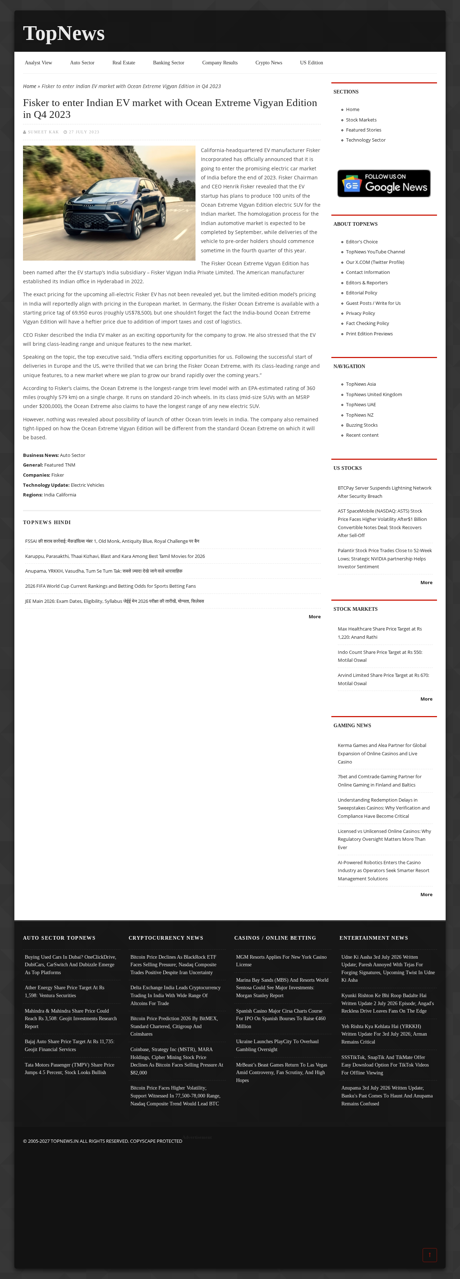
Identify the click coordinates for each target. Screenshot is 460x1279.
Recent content (362, 435)
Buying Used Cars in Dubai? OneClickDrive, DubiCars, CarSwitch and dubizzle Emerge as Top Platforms (70, 964)
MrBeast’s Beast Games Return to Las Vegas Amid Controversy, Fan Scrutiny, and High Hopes (281, 1072)
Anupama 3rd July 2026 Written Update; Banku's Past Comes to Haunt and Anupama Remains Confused (387, 1095)
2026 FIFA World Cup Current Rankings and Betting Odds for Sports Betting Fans (110, 586)
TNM (70, 465)
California (66, 494)
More (315, 616)
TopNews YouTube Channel (375, 251)
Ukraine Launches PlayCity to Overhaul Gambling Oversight (277, 1045)
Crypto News (269, 62)
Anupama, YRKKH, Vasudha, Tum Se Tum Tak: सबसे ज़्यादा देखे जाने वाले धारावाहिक (104, 571)
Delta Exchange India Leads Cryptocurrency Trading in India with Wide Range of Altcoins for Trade (175, 995)
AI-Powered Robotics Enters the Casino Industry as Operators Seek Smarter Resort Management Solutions (383, 870)
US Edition (311, 62)
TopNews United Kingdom (374, 394)
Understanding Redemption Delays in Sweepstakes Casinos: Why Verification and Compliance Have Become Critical (384, 808)
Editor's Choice (362, 241)
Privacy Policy (360, 313)
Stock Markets (361, 119)
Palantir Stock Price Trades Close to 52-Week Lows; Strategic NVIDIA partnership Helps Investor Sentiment (385, 558)
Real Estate (123, 62)
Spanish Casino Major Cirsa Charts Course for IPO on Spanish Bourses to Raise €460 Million (281, 1018)
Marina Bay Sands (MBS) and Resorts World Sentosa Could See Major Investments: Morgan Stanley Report (282, 987)
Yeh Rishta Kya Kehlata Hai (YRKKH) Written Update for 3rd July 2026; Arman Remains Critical (384, 1034)
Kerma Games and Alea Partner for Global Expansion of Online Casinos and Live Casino (382, 753)
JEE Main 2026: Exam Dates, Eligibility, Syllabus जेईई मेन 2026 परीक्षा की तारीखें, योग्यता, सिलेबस (114, 601)
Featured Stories (363, 130)
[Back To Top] (430, 1254)
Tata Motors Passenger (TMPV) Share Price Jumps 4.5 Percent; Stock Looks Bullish (69, 1069)
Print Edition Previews (369, 333)
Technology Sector (366, 140)
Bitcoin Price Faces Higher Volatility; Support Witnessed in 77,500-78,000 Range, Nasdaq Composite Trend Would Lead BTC (175, 1095)
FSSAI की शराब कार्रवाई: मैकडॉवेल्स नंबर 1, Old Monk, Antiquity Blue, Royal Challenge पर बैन (112, 541)
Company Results (220, 62)
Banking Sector (168, 62)
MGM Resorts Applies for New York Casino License (281, 961)
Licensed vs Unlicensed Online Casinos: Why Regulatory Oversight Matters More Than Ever (384, 839)
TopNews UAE (361, 404)
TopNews (64, 33)
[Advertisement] (230, 1195)
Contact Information (368, 272)
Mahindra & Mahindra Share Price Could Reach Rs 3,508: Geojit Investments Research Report (71, 1018)
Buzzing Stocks (362, 425)
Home (29, 86)
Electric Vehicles (87, 485)
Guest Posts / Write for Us (373, 303)
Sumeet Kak (43, 132)
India (49, 494)
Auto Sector (82, 62)
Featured (54, 465)
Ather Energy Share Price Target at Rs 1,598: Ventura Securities (64, 991)
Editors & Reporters (367, 282)
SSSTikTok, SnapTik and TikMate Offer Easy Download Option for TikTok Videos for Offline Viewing (385, 1065)
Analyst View (38, 62)
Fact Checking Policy (367, 323)
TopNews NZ (359, 415)
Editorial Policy (361, 292)
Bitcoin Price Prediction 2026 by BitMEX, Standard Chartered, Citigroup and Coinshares (174, 1026)
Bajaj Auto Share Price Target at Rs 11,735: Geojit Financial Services (70, 1045)
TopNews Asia (361, 384)
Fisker (57, 475)
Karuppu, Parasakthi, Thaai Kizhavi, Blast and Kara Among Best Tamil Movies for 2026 (115, 556)
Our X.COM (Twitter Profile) (375, 262)
